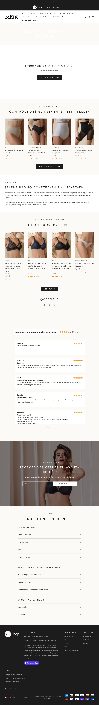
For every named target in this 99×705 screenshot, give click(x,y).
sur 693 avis (73, 332)
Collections (59, 17)
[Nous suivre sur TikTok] (54, 305)
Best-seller (78, 111)
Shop (14, 25)
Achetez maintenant (49, 166)
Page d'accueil (69, 636)
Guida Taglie (86, 636)
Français (25, 697)
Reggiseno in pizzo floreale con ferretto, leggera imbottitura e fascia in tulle (37, 266)
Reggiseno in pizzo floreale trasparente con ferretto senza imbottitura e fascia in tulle (14, 267)
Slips (30, 17)
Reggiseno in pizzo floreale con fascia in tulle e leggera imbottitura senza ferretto (61, 266)
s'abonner (64, 484)
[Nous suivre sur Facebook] (44, 305)
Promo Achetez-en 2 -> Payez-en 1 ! (30, 25)
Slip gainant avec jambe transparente (83, 152)
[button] (47, 427)
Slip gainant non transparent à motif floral (36, 152)
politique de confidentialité (14, 675)
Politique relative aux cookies (15, 678)
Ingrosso (85, 643)
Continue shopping (49, 77)
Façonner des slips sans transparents (60, 152)
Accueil (7, 25)
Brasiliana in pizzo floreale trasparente (84, 265)
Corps (38, 17)
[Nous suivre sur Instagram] (49, 305)
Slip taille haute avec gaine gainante (14, 152)
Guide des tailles (30, 20)
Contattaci (85, 640)
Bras (24, 17)
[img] (64, 332)
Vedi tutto (49, 289)
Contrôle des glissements (36, 111)
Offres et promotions (63, 13)
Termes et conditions (12, 682)
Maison (25, 13)
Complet (47, 17)
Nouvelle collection (41, 13)
